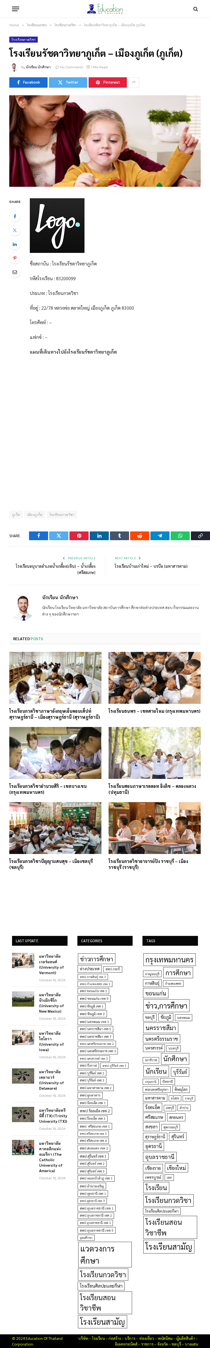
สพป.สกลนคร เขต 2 (94, 1148)
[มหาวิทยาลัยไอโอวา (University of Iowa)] (23, 1037)
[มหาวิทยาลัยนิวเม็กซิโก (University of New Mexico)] (23, 999)
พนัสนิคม (165, 1338)
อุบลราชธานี (159, 1156)
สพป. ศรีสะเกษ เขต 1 (95, 1126)
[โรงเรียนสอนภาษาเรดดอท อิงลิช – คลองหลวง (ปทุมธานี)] (155, 753)
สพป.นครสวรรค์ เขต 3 (94, 1058)
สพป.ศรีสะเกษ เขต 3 (93, 1133)
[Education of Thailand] (105, 9)
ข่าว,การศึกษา (166, 1005)
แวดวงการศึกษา (97, 1254)
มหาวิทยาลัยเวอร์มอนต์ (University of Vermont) (51, 964)
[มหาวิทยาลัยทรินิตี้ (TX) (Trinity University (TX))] (23, 1114)
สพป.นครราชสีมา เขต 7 (95, 1036)
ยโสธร (175, 1098)
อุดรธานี (153, 1146)
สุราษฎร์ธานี (155, 1136)
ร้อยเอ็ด (152, 1107)
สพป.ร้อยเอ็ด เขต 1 (93, 1103)
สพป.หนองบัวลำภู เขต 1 (96, 1178)
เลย (169, 1177)
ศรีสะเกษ (154, 1117)
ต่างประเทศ (90, 968)
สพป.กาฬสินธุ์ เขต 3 (93, 977)
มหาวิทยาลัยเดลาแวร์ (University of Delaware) (51, 1079)
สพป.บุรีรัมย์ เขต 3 (92, 1080)
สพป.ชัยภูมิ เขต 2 (92, 1014)
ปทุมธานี (150, 1082)
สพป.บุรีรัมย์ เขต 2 (92, 1073)
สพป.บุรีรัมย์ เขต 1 (114, 1065)
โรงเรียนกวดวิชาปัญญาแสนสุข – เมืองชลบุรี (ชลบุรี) (51, 864)
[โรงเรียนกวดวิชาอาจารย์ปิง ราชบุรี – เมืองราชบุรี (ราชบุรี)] (155, 828)
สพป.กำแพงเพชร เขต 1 (95, 984)
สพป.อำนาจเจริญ (92, 1186)
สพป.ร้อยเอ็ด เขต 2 (95, 1110)
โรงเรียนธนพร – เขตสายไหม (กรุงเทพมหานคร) (154, 711)
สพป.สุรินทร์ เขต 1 (93, 1156)
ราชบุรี (189, 1098)
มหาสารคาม (155, 1097)
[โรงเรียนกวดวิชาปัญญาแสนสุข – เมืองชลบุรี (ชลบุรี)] (55, 828)
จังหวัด (162, 1343)
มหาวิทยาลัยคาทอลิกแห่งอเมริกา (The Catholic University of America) (51, 1157)
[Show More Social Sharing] (133, 82)
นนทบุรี (173, 1048)
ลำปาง (184, 1108)
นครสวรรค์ (154, 1047)
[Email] (14, 272)
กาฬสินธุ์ (152, 983)
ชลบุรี (149, 1017)
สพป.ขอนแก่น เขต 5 (94, 998)
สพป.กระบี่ (113, 969)
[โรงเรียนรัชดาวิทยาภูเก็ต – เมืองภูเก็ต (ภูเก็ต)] (105, 141)
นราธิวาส (151, 1060)
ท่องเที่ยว (146, 1338)
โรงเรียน (156, 1187)
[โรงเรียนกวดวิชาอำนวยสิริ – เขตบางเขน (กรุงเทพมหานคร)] (55, 753)
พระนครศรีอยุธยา (156, 1089)
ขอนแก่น (155, 993)
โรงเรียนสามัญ (102, 1322)
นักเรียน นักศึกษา (38, 67)
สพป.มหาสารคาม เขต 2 (96, 1088)
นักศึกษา (175, 1058)
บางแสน (191, 1343)
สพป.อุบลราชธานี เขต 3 (95, 1223)
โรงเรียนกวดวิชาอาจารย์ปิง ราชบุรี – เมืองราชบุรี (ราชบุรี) (148, 864)
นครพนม (183, 1017)
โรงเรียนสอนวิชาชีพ (98, 1302)
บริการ (130, 1338)
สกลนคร (176, 1117)
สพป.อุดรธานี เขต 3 (92, 1201)
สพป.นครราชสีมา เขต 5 (95, 1029)
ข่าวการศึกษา (96, 959)
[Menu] (15, 9)
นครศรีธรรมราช (161, 1039)
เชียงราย (153, 1168)
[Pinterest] (14, 258)
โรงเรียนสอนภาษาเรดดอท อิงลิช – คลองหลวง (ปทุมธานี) (152, 789)
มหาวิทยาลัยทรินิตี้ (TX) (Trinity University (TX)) (53, 1116)
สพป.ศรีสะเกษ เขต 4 (93, 1141)
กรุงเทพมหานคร (169, 959)
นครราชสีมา (160, 1027)
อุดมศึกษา (86, 1237)
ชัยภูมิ (166, 1017)
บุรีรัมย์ (180, 1072)
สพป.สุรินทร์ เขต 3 (92, 1171)
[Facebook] (14, 216)
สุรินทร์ (177, 1136)
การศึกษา (178, 972)
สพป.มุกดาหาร (90, 1095)
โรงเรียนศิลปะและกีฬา (101, 1286)
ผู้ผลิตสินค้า (185, 1338)
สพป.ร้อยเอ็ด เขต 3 (92, 1118)
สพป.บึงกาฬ (88, 1065)
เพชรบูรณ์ (153, 1177)
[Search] (195, 9)
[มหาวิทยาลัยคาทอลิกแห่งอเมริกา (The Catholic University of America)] (23, 1147)
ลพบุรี (170, 1108)
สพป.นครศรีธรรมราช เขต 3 (98, 1051)
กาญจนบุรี (152, 974)
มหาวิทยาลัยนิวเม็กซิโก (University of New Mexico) (51, 1002)
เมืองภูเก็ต (35, 514)
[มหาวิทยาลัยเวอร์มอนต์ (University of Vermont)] (23, 960)
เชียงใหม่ (176, 1167)
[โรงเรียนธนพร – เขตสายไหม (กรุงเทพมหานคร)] (155, 678)
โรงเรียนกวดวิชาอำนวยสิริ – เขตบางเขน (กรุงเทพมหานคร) (48, 789)
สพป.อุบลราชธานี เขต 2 (96, 1215)
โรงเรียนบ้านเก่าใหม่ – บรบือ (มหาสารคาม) (151, 566)
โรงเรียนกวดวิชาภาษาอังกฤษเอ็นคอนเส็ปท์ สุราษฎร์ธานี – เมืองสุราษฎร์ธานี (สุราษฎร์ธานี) (54, 714)
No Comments (71, 67)
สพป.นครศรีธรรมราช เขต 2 (97, 1044)
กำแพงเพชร (173, 984)
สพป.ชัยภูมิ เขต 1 (91, 1006)
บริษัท (83, 1338)
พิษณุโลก (181, 1089)
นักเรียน (156, 1071)
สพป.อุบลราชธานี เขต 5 (96, 1230)
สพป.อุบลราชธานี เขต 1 (96, 1208)
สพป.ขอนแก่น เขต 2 (93, 991)
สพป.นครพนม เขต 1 (94, 1021)
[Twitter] (14, 230)
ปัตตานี (167, 1081)
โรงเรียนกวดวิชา (23, 40)
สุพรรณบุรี (171, 1127)
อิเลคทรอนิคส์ (126, 1343)
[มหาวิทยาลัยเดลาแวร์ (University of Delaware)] (23, 1076)
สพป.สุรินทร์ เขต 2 (92, 1163)
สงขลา (151, 1127)
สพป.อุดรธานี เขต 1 (93, 1194)
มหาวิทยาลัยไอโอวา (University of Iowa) (51, 1041)
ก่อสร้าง (115, 1338)
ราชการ (147, 1343)
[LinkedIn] (14, 244)
